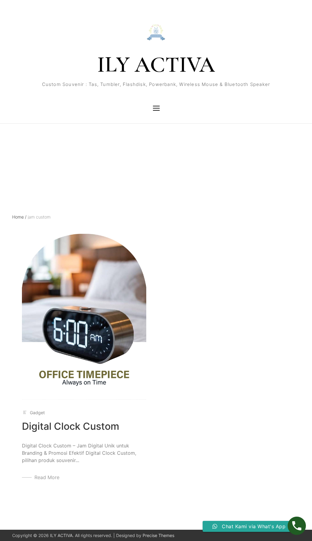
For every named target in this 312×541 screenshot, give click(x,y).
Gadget (37, 412)
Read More (46, 477)
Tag (16, 150)
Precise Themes (158, 535)
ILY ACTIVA (156, 64)
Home (19, 216)
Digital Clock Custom (70, 426)
